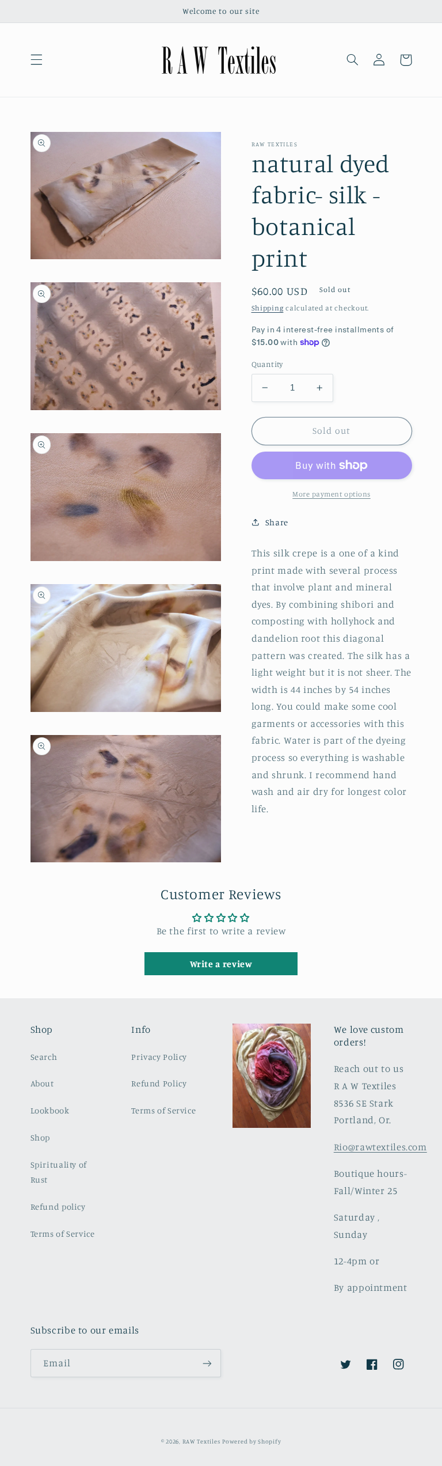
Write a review (221, 963)
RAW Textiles (201, 1441)
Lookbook (50, 1110)
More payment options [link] (331, 494)
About (42, 1083)
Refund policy (58, 1206)
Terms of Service (63, 1233)
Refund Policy (158, 1083)
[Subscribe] (207, 1363)
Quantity (267, 364)
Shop (41, 1137)
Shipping (268, 308)
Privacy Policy (159, 1057)
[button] (36, 60)
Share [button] (276, 522)
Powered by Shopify (251, 1441)
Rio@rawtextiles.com (380, 1147)
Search (44, 1057)
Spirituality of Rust (59, 1172)
